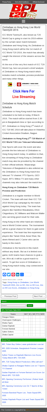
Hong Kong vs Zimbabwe (18, 282)
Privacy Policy (6, 2)
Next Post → (39, 296)
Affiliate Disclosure (38, 2)
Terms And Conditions (22, 2)
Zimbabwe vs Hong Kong (28, 288)
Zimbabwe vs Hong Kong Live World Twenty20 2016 (21, 28)
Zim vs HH (20, 285)
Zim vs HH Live (32, 285)
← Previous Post (9, 296)
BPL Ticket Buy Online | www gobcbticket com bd (23, 344)
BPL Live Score (32, 410)
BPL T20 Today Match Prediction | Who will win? (22, 362)
